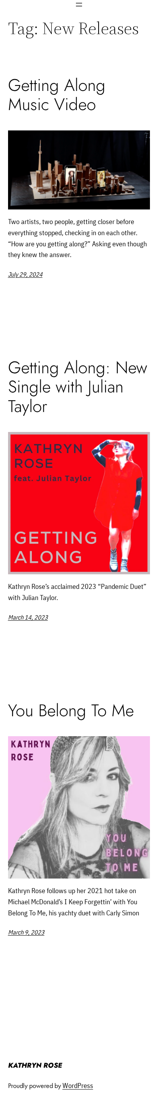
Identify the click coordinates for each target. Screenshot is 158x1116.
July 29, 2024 (25, 274)
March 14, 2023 (28, 617)
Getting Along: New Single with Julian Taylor (77, 387)
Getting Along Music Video (56, 95)
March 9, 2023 (26, 932)
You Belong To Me (71, 710)
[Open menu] (79, 4)
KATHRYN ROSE (35, 1065)
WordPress (78, 1085)
